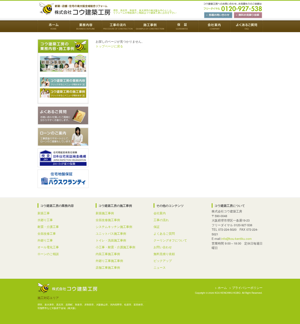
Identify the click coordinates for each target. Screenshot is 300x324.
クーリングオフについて (170, 240)
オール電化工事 (48, 247)
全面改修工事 (47, 233)
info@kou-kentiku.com (236, 238)
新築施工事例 (105, 213)
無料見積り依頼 (164, 254)
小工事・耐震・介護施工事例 (115, 247)
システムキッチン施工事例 (114, 226)
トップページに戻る (109, 46)
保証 (157, 226)
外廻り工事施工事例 (109, 260)
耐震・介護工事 (48, 226)
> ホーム (221, 287)
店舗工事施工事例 (108, 267)
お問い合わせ (163, 247)
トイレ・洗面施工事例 (111, 240)
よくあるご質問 (164, 233)
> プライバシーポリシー (245, 287)
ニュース (160, 267)
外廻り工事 (45, 240)
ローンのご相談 (48, 254)
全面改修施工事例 (108, 220)
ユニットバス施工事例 (111, 233)
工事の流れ (161, 220)
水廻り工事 (45, 220)
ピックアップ (163, 260)
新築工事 (44, 213)
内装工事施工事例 (108, 254)
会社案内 (160, 213)
